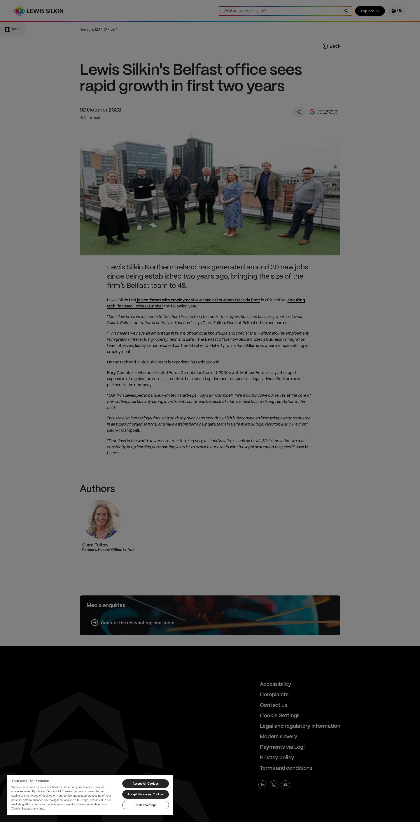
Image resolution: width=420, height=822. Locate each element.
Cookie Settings (145, 805)
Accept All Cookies (146, 783)
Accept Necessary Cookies (145, 794)
